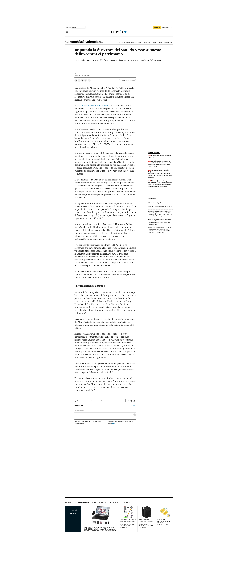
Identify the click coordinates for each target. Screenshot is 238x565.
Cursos (94, 502)
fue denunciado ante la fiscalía (96, 105)
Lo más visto (152, 199)
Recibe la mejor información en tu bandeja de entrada (92, 401)
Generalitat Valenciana (130, 42)
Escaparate (68, 502)
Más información (79, 423)
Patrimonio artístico (80, 415)
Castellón (147, 42)
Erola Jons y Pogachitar (156, 203)
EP (75, 73)
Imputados (90, 415)
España (121, 42)
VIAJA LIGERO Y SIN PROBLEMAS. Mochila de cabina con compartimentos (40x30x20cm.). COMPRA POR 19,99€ (146, 523)
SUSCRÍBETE (157, 27)
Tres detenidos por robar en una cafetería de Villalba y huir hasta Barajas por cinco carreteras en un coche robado (160, 163)
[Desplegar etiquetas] (134, 414)
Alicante (140, 42)
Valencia (153, 42)
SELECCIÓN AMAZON (82, 502)
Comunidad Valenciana (84, 42)
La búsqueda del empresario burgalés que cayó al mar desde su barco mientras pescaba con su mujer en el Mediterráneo (160, 222)
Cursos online (103, 502)
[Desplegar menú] (66, 32)
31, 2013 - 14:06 (85, 75)
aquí (113, 423)
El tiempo (159, 42)
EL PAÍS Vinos (125, 502)
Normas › (133, 405)
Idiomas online (114, 502)
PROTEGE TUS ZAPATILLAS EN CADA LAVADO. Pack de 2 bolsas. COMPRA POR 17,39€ (164, 522)
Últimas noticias (168, 42)
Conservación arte (114, 415)
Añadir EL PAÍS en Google (128, 80)
